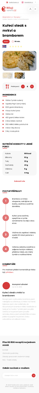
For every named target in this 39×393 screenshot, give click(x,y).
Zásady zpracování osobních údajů (16, 357)
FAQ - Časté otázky (9, 360)
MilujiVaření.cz (7, 17)
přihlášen (9, 272)
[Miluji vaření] (9, 9)
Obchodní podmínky (10, 353)
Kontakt (5, 350)
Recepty (17, 17)
